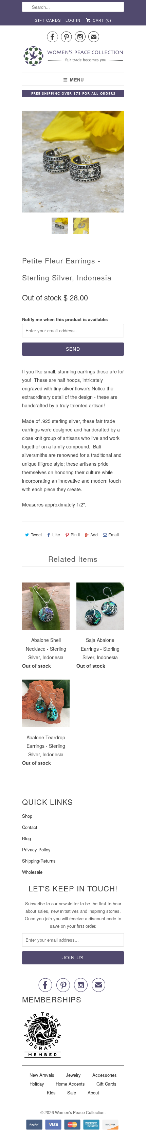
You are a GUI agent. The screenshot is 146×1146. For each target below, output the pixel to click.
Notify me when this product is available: (65, 319)
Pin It (75, 534)
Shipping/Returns (39, 860)
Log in (73, 20)
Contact (29, 827)
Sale (71, 1092)
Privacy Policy (36, 849)
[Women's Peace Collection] (73, 57)
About (93, 1092)
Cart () (101, 20)
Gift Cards (48, 20)
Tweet (36, 534)
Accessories (104, 1075)
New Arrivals (42, 1075)
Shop (27, 816)
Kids (51, 1092)
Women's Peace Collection (80, 1112)
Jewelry (73, 1075)
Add (94, 534)
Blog (26, 838)
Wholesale (32, 872)
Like (56, 534)
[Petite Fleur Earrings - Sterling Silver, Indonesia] (73, 161)
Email (113, 534)
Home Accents (70, 1083)
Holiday (37, 1083)
